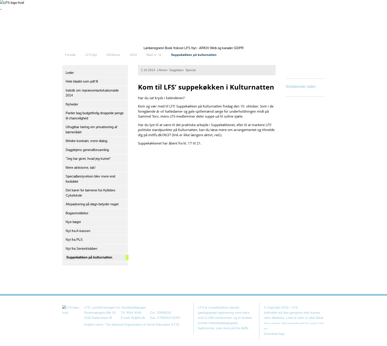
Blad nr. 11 (153, 55)
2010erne (113, 55)
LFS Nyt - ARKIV (196, 48)
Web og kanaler (221, 48)
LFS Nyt (91, 55)
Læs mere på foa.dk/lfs (232, 328)
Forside (70, 55)
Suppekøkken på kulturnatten (194, 55)
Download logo (274, 333)
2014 (133, 55)
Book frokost (174, 48)
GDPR (239, 48)
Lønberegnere (154, 48)
